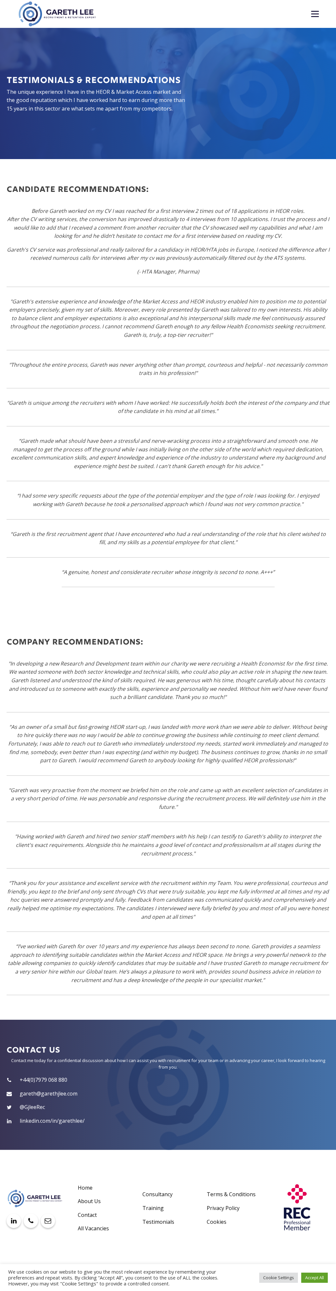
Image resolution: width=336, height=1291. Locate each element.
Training (153, 1208)
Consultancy (157, 1194)
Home (85, 1187)
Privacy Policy (223, 1208)
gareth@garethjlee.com (48, 1093)
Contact (87, 1215)
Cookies (216, 1221)
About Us (89, 1201)
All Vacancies (93, 1228)
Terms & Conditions (231, 1194)
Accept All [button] (314, 1278)
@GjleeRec (32, 1107)
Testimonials (158, 1221)
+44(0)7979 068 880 (43, 1079)
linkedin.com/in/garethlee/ (52, 1120)
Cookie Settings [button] (278, 1278)
